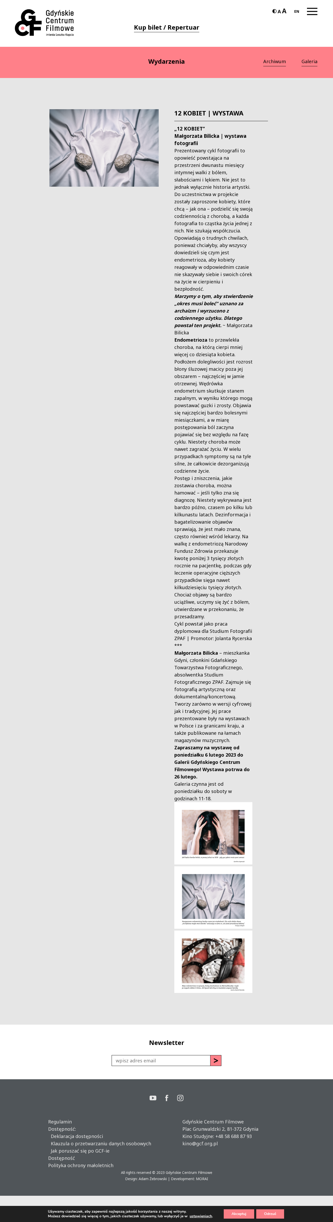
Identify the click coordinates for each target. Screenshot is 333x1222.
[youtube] (157, 1099)
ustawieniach (201, 1216)
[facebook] (171, 1098)
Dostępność (61, 1158)
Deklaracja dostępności (75, 1136)
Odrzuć (270, 1213)
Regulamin (60, 1122)
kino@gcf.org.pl (200, 1143)
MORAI (202, 1178)
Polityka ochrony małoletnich (80, 1165)
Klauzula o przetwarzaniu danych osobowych (99, 1143)
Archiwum (274, 61)
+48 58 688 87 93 (233, 1136)
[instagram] (180, 1098)
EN (296, 11)
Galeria (309, 61)
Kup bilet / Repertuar (166, 27)
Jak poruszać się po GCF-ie (79, 1151)
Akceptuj (239, 1213)
